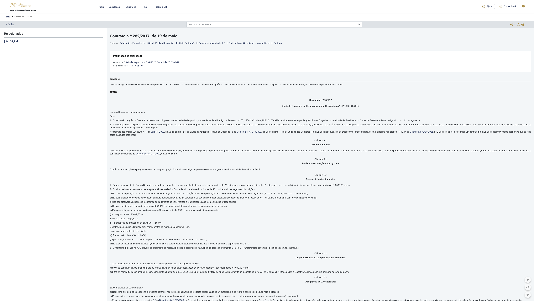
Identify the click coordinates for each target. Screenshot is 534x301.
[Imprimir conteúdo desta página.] (522, 25)
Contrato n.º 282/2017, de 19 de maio (143, 36)
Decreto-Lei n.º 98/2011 (421, 132)
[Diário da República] (20, 5)
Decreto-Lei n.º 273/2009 (249, 132)
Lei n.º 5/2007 (157, 132)
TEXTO (113, 92)
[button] (20, 5)
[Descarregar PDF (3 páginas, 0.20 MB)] (518, 25)
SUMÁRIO (115, 79)
